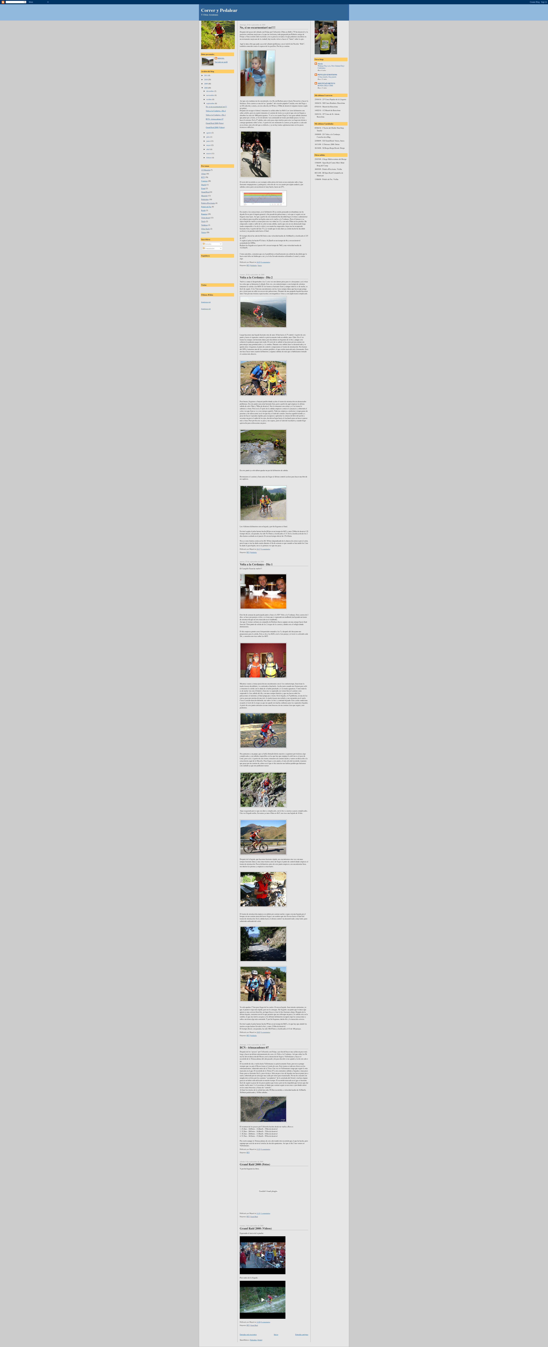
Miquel (221, 58)
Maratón (204, 195)
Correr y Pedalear (219, 10)
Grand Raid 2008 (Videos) (215, 127)
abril (208, 149)
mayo (208, 145)
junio (208, 141)
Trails (203, 221)
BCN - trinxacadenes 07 (214, 119)
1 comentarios (265, 1213)
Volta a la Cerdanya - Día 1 (216, 115)
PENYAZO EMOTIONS (327, 74)
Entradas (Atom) (256, 1340)
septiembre (210, 103)
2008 (206, 87)
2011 (206, 75)
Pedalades (205, 199)
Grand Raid (205, 192)
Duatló (203, 184)
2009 (206, 83)
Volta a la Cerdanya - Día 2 (216, 110)
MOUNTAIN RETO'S (326, 83)
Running (204, 214)
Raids (203, 210)
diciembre (210, 91)
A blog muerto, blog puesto (327, 77)
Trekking (204, 225)
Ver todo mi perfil (221, 62)
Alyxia (320, 63)
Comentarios (209, 248)
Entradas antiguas (301, 1334)
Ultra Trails (205, 228)
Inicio (276, 1334)
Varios (203, 232)
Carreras (204, 181)
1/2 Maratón (205, 170)
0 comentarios (265, 262)
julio (208, 137)
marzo (208, 153)
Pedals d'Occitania (208, 203)
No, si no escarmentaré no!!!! (216, 106)
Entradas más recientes (248, 1334)
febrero (209, 157)
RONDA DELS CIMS (325, 85)
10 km (203, 173)
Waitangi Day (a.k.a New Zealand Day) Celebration (331, 67)
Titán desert (205, 217)
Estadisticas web (206, 302)
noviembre (210, 95)
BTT (203, 177)
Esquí (203, 188)
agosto (208, 132)
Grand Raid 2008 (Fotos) (215, 123)
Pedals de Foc (206, 206)
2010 (206, 79)
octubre (209, 99)
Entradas (208, 244)
